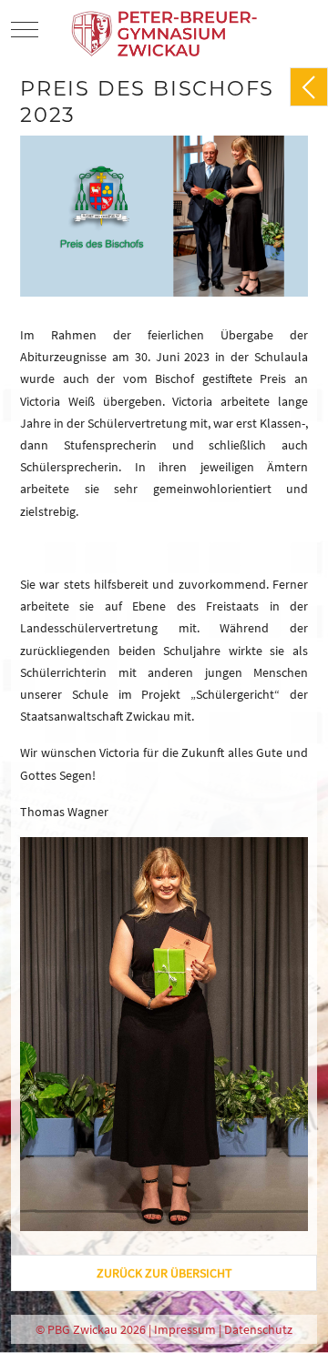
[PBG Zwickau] (166, 29)
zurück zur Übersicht (164, 1273)
